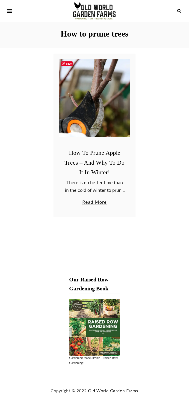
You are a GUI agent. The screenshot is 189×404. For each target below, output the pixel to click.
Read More (94, 203)
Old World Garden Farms (113, 391)
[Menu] (9, 11)
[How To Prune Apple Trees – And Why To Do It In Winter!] (94, 98)
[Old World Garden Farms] (94, 11)
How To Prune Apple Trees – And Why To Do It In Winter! (94, 162)
